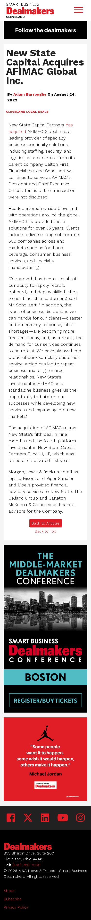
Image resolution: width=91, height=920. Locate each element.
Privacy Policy (16, 907)
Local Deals (37, 112)
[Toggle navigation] (78, 10)
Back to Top (45, 531)
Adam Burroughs (29, 94)
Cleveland (15, 112)
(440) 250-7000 (26, 864)
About (9, 890)
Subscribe (13, 899)
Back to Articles (45, 523)
